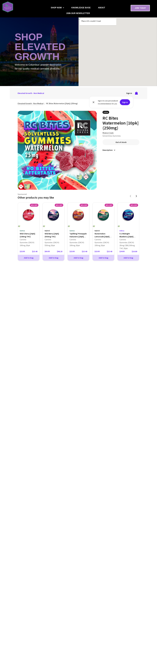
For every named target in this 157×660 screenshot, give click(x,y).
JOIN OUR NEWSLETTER (78, 13)
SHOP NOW (56, 8)
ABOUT (101, 8)
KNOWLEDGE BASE (81, 8)
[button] (57, 8)
